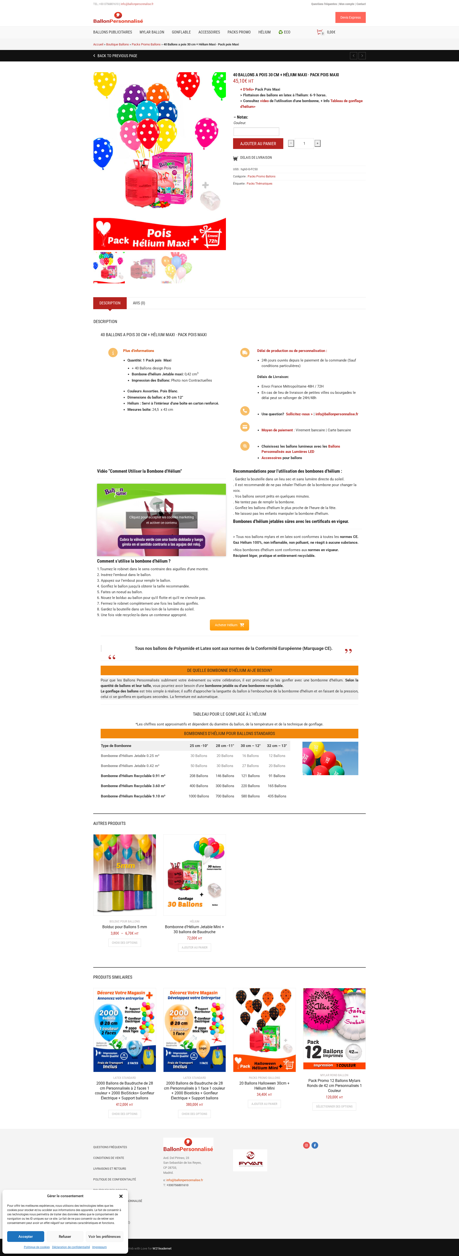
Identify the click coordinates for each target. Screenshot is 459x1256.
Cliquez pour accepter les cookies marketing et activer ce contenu (161, 520)
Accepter (25, 1236)
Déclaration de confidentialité (71, 1247)
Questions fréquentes (110, 1147)
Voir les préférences (104, 1236)
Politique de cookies (37, 1247)
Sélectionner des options (334, 1106)
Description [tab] (109, 303)
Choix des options (124, 942)
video (264, 101)
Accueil (98, 44)
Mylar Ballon (152, 32)
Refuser (65, 1236)
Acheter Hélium (226, 625)
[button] (121, 1196)
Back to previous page (117, 56)
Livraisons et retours (109, 1168)
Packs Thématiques (259, 183)
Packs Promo (239, 32)
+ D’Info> (247, 89)
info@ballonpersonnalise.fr (137, 4)
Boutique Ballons (117, 44)
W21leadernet (162, 1248)
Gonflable (181, 32)
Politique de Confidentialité (114, 1179)
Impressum (99, 1247)
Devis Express (350, 17)
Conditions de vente (108, 1158)
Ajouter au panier (258, 143)
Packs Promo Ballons (146, 44)
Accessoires (209, 32)
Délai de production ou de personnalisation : (292, 351)
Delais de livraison (256, 157)
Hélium (264, 32)
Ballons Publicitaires (112, 32)
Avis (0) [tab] (139, 303)
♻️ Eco (284, 32)
